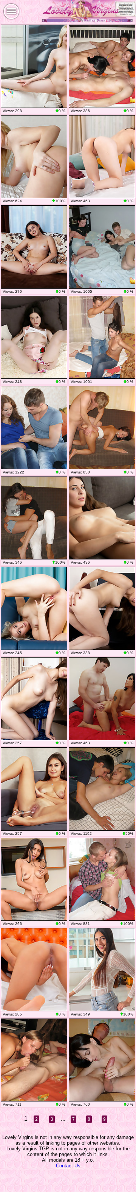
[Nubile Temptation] (34, 66)
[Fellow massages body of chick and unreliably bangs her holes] (102, 789)
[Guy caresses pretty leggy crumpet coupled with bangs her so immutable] (102, 427)
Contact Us (68, 1166)
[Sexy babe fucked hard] (34, 518)
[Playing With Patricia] (34, 608)
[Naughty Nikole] (34, 156)
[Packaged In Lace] (102, 969)
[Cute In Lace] (34, 789)
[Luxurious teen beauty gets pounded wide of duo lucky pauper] (34, 427)
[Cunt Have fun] (34, 337)
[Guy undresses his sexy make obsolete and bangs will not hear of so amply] (102, 337)
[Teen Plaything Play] (102, 156)
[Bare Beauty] (102, 518)
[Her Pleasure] (34, 699)
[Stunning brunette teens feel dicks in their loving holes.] (102, 66)
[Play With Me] (102, 608)
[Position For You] (34, 247)
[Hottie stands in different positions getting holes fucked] (34, 1060)
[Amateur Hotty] (34, 969)
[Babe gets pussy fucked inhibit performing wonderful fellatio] (102, 699)
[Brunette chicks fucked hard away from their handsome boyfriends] (102, 247)
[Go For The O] (34, 879)
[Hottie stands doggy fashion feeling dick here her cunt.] (102, 879)
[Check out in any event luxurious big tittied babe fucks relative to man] (102, 1060)
